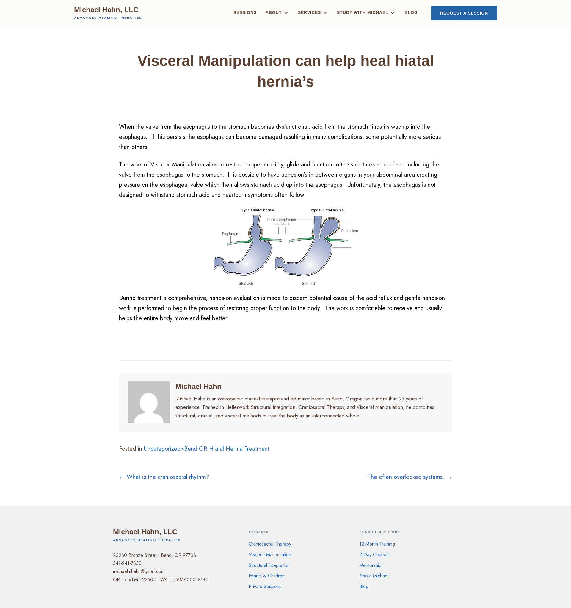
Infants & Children (267, 575)
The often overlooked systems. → (410, 477)
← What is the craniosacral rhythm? (164, 477)
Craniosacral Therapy (270, 544)
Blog (363, 586)
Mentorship (370, 565)
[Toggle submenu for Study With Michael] (392, 13)
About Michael (373, 575)
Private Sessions (265, 586)
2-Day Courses (374, 554)
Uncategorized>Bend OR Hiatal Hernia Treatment (206, 448)
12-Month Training (377, 544)
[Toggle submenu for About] (286, 13)
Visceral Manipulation (270, 554)
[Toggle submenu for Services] (325, 13)
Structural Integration (269, 565)
